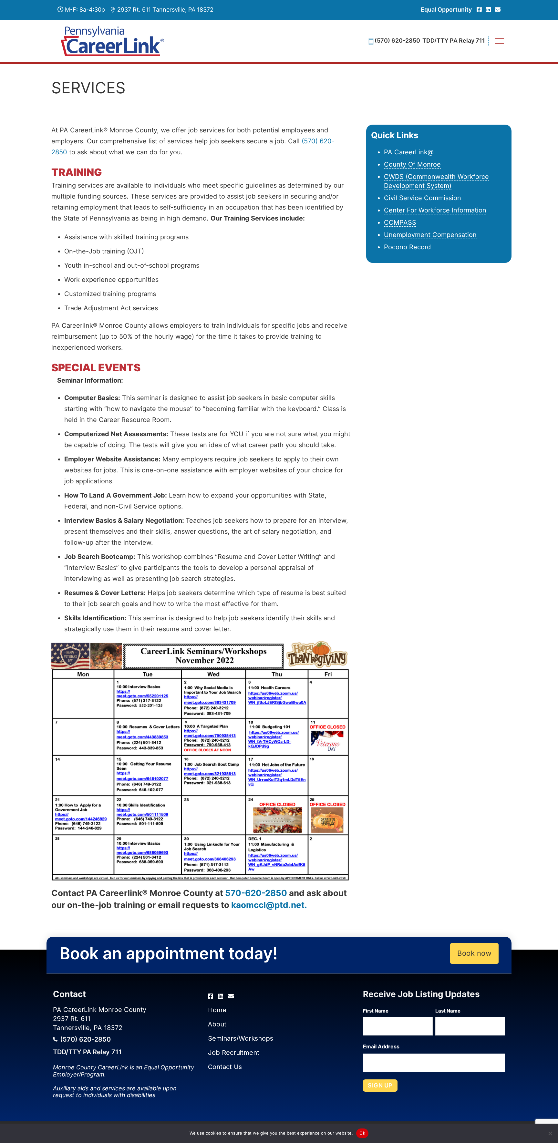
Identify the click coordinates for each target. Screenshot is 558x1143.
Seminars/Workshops (240, 1038)
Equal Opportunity (446, 9)
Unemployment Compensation (430, 235)
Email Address (381, 1046)
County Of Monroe (412, 164)
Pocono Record (407, 247)
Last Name (447, 1011)
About (217, 1024)
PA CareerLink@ (409, 152)
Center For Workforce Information (435, 210)
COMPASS (400, 222)
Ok (362, 1133)
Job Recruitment (233, 1052)
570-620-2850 (256, 893)
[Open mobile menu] (499, 41)
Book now (474, 953)
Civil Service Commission (422, 198)
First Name (375, 1011)
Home (217, 1010)
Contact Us (225, 1067)
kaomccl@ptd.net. (269, 905)
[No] (550, 1133)
